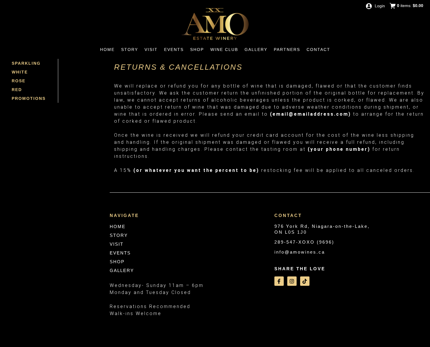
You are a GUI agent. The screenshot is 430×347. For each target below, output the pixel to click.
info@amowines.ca (299, 251)
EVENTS (120, 252)
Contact (318, 49)
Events (174, 49)
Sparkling (26, 63)
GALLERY (122, 270)
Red (17, 89)
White (20, 72)
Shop (197, 49)
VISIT (116, 244)
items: (410, 5)
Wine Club (224, 49)
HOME (117, 226)
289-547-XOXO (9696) (304, 242)
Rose (18, 80)
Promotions (29, 98)
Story (129, 49)
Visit (151, 49)
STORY (119, 235)
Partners (287, 49)
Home (107, 49)
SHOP (117, 261)
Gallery (256, 49)
